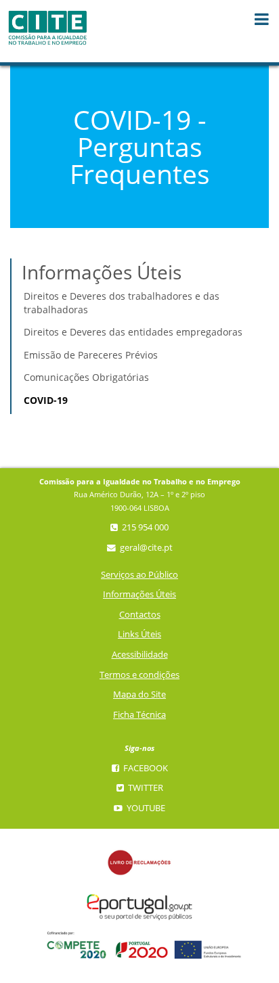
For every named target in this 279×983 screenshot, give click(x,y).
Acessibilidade (140, 654)
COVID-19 (46, 400)
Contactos (139, 614)
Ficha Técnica (139, 715)
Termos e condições (139, 675)
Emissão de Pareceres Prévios (91, 354)
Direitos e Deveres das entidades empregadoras (133, 331)
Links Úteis (139, 634)
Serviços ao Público (139, 574)
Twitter (144, 788)
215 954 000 (144, 527)
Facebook (144, 768)
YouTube (145, 808)
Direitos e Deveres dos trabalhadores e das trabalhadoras (121, 303)
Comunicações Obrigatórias (86, 377)
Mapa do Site (139, 694)
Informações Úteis (139, 594)
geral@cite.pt (145, 547)
